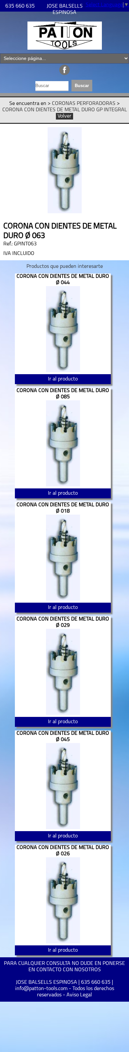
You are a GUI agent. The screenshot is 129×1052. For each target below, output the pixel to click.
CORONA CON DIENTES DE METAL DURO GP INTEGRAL (64, 110)
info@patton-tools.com (41, 988)
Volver (64, 116)
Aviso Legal (79, 995)
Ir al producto (63, 379)
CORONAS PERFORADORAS (83, 103)
